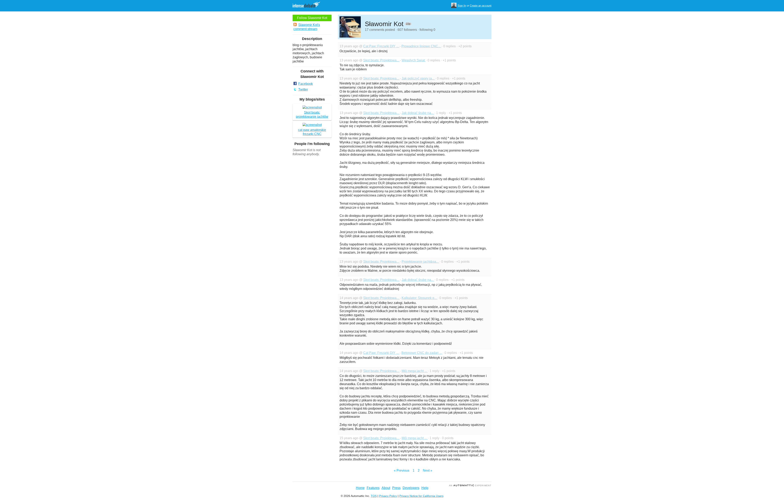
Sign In (462, 5)
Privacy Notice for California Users (421, 496)
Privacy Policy (388, 496)
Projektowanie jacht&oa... (420, 261)
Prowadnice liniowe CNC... (421, 46)
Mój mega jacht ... (415, 371)
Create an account (480, 5)
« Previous (401, 470)
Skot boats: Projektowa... (381, 60)
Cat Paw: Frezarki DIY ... (381, 46)
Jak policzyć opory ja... (418, 78)
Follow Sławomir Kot (312, 18)
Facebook (305, 83)
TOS (374, 496)
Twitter (303, 89)
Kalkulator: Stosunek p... (420, 298)
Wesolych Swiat (414, 60)
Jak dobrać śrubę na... (418, 113)
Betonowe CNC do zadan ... (422, 353)
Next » (427, 470)
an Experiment (470, 485)
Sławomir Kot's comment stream (306, 27)
